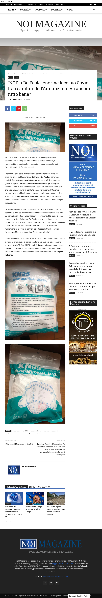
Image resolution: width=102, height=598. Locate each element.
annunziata (16, 431)
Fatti (11, 9)
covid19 (25, 431)
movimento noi (36, 431)
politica (8, 434)
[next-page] (10, 521)
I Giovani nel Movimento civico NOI (19, 444)
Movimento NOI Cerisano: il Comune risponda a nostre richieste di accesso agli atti (14, 512)
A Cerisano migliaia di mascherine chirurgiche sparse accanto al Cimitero (83, 249)
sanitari (37, 434)
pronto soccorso (19, 434)
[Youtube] (95, 4)
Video (70, 9)
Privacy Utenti (60, 4)
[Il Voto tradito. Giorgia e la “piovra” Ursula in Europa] (35, 498)
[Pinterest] (18, 108)
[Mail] (91, 4)
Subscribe (91, 126)
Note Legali (49, 4)
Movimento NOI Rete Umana (80, 136)
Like (93, 115)
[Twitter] (13, 108)
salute (30, 434)
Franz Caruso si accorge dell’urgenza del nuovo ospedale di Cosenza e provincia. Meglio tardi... (82, 268)
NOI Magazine (31, 4)
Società (24, 9)
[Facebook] (87, 4)
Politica (56, 9)
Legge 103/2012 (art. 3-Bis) (63, 563)
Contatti (40, 4)
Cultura (40, 9)
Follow (92, 120)
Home (10, 74)
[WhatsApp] (24, 108)
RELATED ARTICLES (16, 486)
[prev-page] (6, 521)
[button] (94, 9)
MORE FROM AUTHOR (40, 486)
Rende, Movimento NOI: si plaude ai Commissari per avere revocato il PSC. (82, 286)
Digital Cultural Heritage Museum (82, 302)
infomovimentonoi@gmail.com (55, 576)
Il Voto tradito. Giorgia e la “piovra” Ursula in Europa (34, 509)
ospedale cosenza (50, 431)
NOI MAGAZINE (15, 99)
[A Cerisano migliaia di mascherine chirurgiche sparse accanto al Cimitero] (56, 498)
